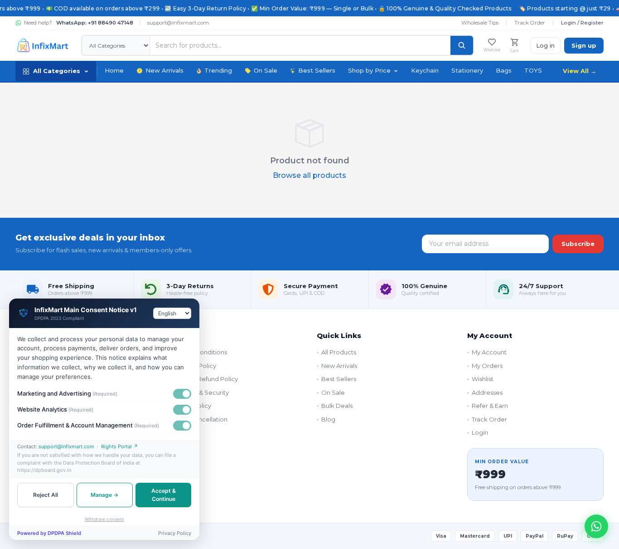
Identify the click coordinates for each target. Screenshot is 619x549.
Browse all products (309, 175)
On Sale (265, 70)
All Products (338, 352)
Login (480, 432)
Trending (218, 70)
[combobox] (172, 313)
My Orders (487, 365)
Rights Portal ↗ (119, 446)
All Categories (56, 70)
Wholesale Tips (479, 23)
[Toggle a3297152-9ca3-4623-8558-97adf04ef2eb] (182, 410)
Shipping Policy (193, 365)
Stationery (467, 70)
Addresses (487, 392)
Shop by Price (369, 70)
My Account (489, 352)
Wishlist (482, 378)
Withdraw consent (104, 519)
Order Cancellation (199, 419)
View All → (579, 70)
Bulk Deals (337, 405)
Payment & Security (200, 392)
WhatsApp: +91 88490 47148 (94, 23)
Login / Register (582, 23)
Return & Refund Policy (204, 378)
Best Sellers (316, 70)
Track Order (529, 23)
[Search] (461, 45)
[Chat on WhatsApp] (596, 526)
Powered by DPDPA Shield (49, 533)
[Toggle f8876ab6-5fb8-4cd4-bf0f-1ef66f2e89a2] (182, 426)
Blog (328, 419)
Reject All (45, 494)
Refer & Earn (490, 405)
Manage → (104, 494)
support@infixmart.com (178, 23)
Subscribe (578, 243)
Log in (545, 45)
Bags (504, 70)
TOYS (533, 70)
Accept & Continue (163, 494)
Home (114, 70)
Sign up (583, 45)
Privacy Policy (191, 405)
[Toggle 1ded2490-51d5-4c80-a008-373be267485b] (182, 394)
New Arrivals (164, 70)
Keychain (425, 70)
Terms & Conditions (199, 352)
